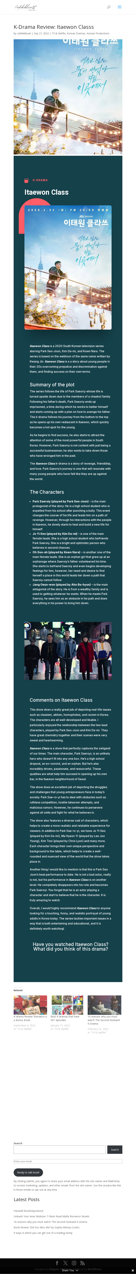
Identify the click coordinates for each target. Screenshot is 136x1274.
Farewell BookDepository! (28, 1210)
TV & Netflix (59, 33)
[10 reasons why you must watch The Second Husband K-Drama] (104, 1005)
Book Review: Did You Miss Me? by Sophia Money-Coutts (47, 1227)
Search (18, 1143)
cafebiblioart (24, 33)
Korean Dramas (76, 33)
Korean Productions (98, 33)
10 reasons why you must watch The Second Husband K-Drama (104, 1020)
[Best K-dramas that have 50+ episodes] (67, 1005)
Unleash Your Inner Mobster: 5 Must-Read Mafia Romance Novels (51, 1216)
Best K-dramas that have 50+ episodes (65, 1018)
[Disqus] (68, 1083)
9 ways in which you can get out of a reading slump (43, 1233)
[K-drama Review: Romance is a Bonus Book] (30, 1005)
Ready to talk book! (28, 1172)
